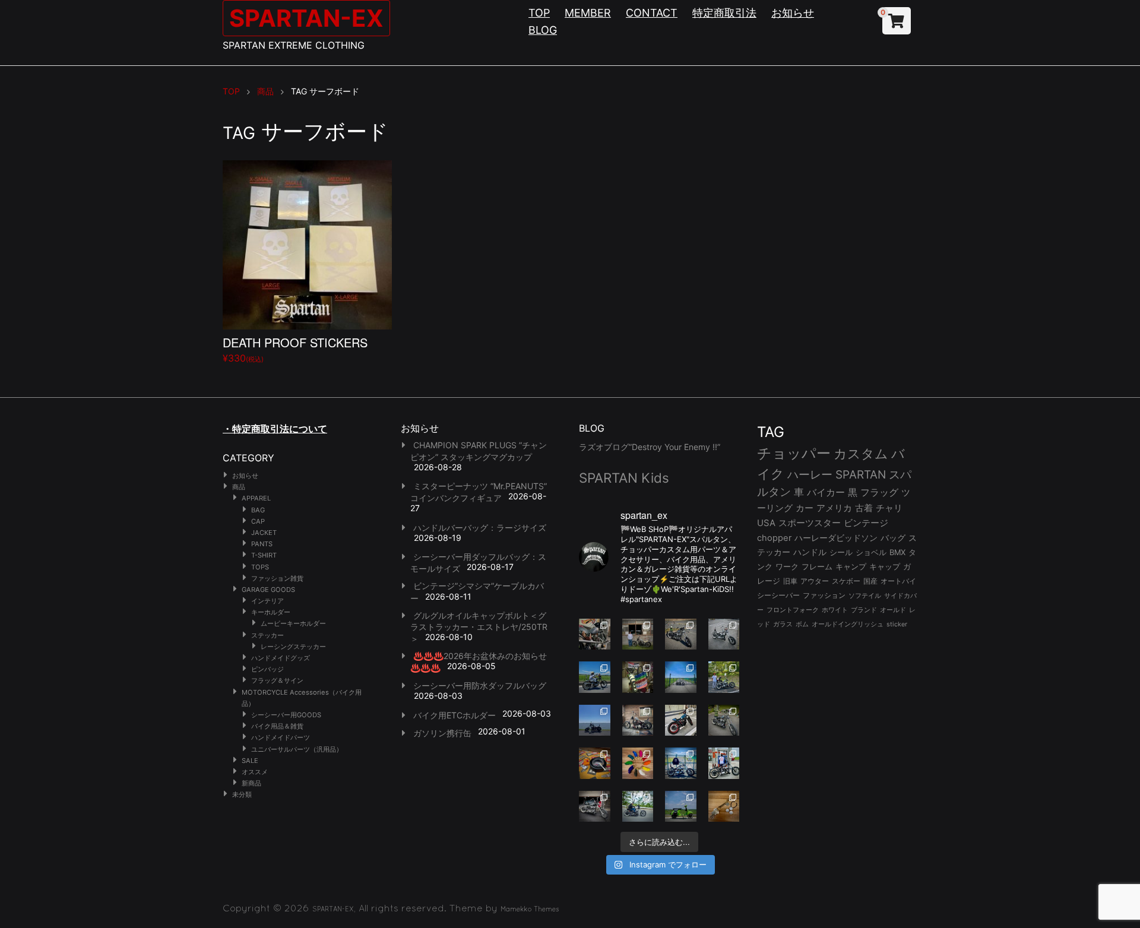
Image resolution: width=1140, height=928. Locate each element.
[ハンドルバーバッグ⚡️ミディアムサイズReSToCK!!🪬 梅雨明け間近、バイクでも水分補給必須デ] (594, 806)
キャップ (884, 566)
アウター (814, 581)
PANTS (262, 544)
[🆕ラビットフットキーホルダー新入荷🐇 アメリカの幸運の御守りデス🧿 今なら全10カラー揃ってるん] (638, 763)
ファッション (824, 595)
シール (841, 552)
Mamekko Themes (530, 909)
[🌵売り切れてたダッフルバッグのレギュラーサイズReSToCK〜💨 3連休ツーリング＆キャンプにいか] (638, 806)
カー (804, 508)
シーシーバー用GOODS (286, 715)
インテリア (267, 601)
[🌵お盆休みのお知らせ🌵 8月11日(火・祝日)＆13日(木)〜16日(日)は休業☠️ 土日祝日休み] (594, 720)
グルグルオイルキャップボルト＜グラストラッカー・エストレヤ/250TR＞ (478, 627)
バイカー (826, 492)
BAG (258, 510)
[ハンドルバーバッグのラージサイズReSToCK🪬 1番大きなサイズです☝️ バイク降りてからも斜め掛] (680, 634)
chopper (774, 538)
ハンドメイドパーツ (280, 737)
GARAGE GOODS (268, 589)
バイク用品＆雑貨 (277, 726)
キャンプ (850, 566)
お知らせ (792, 13)
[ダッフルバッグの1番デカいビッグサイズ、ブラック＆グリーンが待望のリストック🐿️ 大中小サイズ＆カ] (724, 720)
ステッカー (267, 635)
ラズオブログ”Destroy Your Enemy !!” (649, 447)
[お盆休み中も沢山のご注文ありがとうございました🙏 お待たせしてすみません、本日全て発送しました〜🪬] (724, 634)
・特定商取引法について (275, 429)
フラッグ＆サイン (277, 680)
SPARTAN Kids (624, 478)
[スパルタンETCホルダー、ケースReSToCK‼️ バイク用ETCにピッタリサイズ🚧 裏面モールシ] (638, 720)
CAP (258, 521)
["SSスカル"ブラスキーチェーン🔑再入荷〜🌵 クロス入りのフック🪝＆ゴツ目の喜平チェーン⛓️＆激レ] (724, 806)
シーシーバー (778, 595)
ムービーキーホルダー (293, 623)
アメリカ (834, 508)
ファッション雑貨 (277, 578)
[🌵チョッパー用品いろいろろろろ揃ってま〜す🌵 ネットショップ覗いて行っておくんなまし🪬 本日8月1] (594, 677)
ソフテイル (864, 595)
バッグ (893, 538)
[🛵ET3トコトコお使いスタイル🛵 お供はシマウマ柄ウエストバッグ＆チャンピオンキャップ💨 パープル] (680, 806)
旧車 (790, 581)
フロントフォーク (793, 610)
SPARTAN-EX (306, 18)
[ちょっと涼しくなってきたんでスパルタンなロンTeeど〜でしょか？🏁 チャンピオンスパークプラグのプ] (638, 634)
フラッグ (879, 492)
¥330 (295, 349)
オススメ (255, 772)
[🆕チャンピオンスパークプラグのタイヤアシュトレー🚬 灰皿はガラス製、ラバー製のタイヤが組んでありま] (594, 763)
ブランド (864, 610)
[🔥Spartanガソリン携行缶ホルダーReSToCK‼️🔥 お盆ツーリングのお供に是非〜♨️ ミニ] (680, 720)
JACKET (264, 532)
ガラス (783, 624)
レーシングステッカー (293, 646)
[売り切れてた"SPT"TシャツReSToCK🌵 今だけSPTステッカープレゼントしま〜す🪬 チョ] (724, 763)
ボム (802, 624)
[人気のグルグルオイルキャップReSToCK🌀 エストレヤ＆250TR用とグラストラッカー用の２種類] (594, 634)
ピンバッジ (267, 669)
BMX (897, 552)
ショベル (871, 552)
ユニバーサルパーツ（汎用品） (297, 749)
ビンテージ (866, 523)
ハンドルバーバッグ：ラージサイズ (479, 527)
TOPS (260, 567)
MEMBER (588, 13)
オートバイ (898, 581)
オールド (893, 610)
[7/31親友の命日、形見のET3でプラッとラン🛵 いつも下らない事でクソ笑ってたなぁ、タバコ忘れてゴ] (724, 677)
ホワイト (835, 610)
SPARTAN (860, 475)
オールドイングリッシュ (848, 624)
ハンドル (809, 552)
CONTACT (651, 13)
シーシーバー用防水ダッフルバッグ (479, 685)
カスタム (861, 453)
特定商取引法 (724, 13)
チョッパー (794, 453)
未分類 (242, 794)
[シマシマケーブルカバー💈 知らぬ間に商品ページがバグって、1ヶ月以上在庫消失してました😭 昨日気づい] (638, 677)
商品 (238, 487)
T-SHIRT (264, 555)
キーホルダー (270, 612)
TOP (539, 13)
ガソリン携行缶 (442, 733)
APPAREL (256, 498)
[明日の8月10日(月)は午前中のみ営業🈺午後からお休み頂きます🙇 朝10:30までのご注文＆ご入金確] (680, 677)
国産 (870, 581)
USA (766, 523)
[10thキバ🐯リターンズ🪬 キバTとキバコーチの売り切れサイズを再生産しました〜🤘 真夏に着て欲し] (680, 763)
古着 (864, 508)
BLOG (542, 30)
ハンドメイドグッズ (280, 658)
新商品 (251, 783)
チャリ (889, 508)
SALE (250, 760)
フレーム (817, 566)
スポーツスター (809, 523)
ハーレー (809, 474)
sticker (896, 624)
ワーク (787, 566)
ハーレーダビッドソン (836, 538)
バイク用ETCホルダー (454, 715)
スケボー (846, 581)
